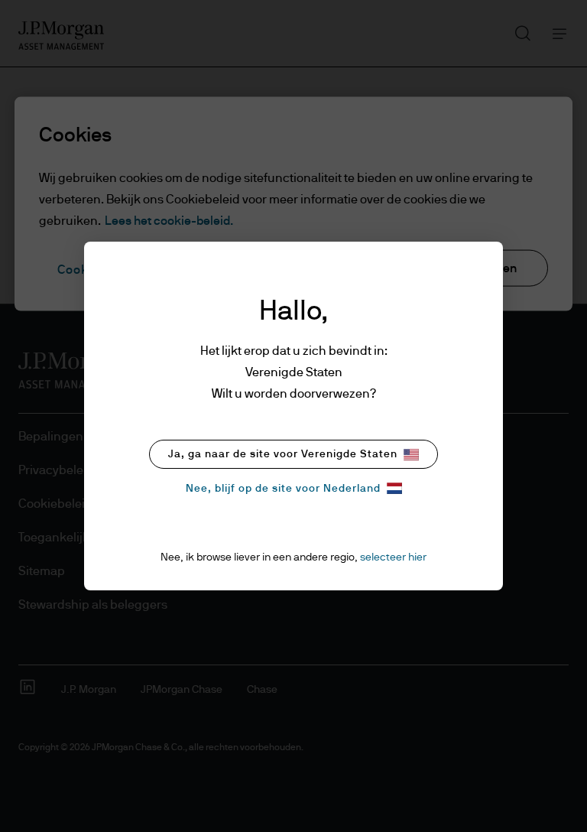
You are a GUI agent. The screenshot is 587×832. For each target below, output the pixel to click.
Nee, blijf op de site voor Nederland (283, 488)
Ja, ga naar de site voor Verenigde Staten (282, 454)
